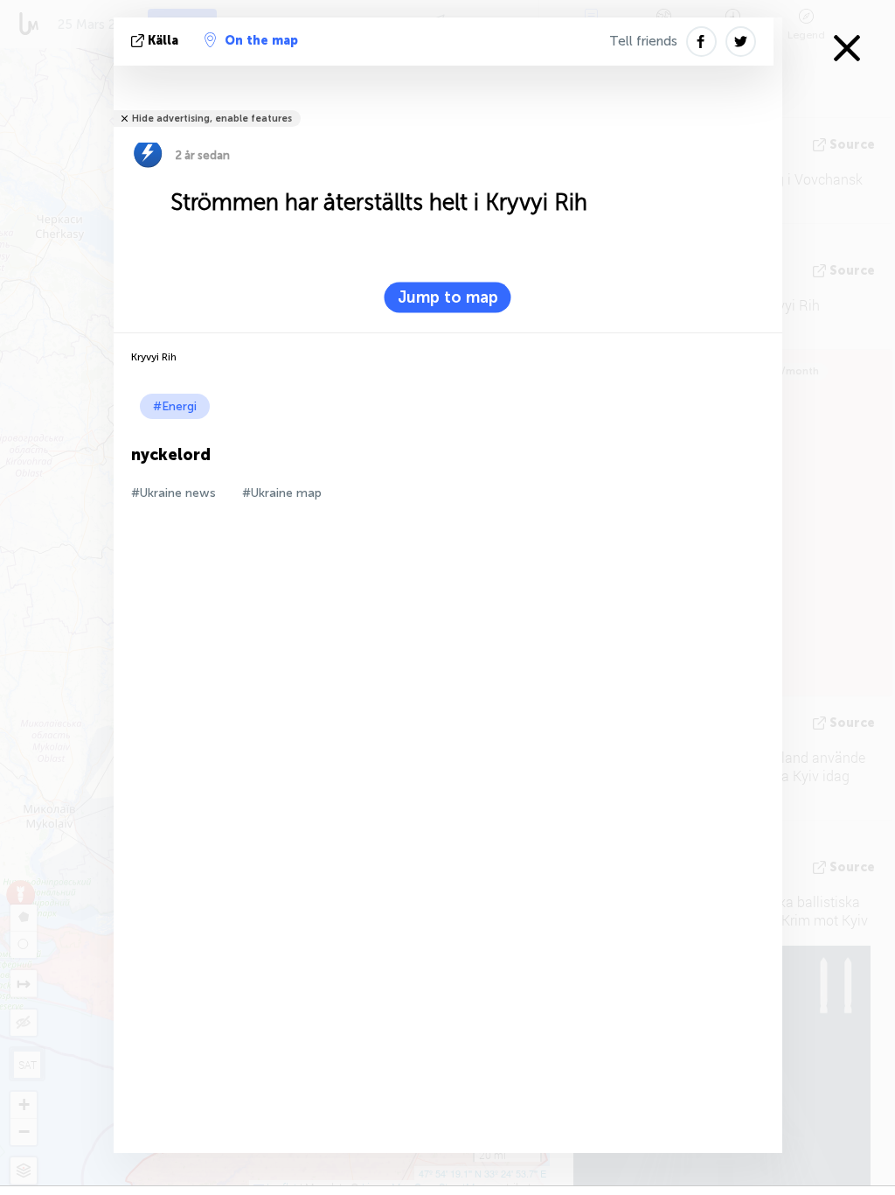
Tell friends (643, 41)
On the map (261, 40)
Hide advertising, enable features (212, 118)
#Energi (175, 406)
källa (163, 40)
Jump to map (448, 297)
